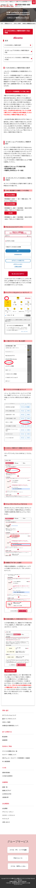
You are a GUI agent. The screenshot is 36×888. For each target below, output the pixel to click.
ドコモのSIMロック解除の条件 (13, 45)
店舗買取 (4, 740)
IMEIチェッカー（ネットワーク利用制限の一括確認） (16, 758)
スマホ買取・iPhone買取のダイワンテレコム (18, 878)
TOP (2, 23)
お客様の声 (5, 797)
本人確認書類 (6, 761)
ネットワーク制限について (9, 754)
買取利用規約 (6, 772)
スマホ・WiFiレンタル (18, 866)
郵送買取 (4, 737)
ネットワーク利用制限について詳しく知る (17, 91)
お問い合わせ (6, 822)
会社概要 (4, 808)
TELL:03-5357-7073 (18, 884)
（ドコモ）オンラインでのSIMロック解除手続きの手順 (17, 58)
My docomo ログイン (18, 274)
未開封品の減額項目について (10, 725)
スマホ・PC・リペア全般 (18, 850)
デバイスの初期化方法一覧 (9, 751)
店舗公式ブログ (6, 790)
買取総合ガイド (8, 23)
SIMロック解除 (17, 23)
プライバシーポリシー (8, 812)
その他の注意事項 (7, 776)
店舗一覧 (4, 787)
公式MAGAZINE (6, 794)
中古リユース (18, 858)
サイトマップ (5, 819)
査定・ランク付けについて (9, 719)
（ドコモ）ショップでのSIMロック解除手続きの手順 (17, 51)
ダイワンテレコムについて (9, 715)
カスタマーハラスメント (8, 815)
